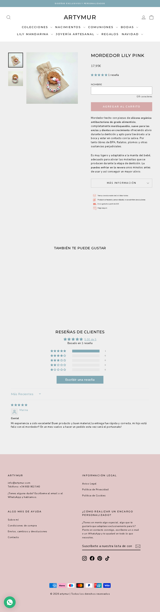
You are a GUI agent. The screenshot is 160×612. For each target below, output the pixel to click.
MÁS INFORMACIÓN (121, 182)
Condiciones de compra (22, 525)
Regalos (110, 34)
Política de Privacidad (95, 489)
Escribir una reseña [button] (80, 380)
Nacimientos (68, 27)
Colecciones (36, 27)
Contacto (13, 537)
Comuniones (101, 27)
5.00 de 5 (90, 339)
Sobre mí (13, 519)
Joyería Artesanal (76, 34)
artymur (80, 17)
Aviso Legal (89, 483)
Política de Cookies (94, 495)
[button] (99, 75)
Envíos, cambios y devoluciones (27, 531)
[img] (19, 405)
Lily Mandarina (33, 34)
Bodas (128, 27)
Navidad (131, 34)
